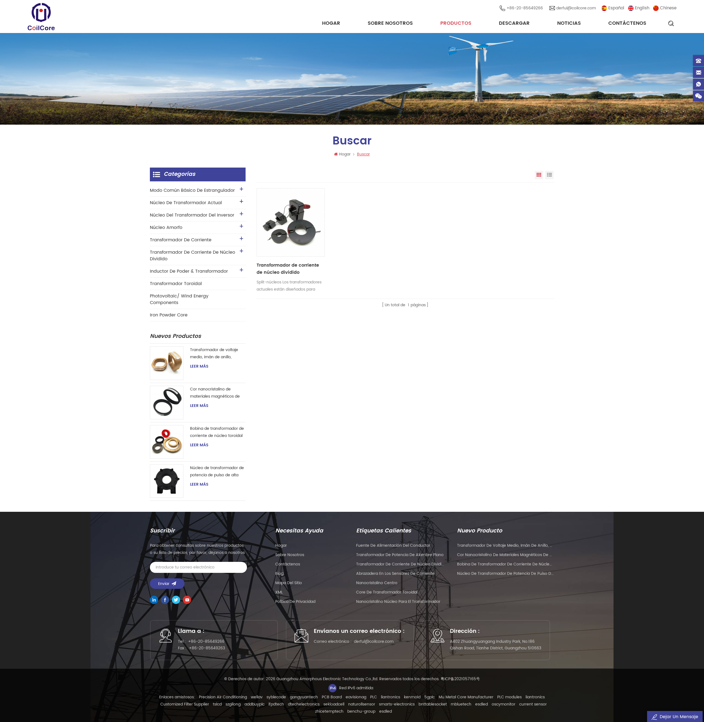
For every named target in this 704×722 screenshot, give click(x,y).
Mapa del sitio (288, 583)
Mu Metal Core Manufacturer (466, 697)
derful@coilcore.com (576, 8)
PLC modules (509, 697)
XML (279, 592)
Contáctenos (627, 23)
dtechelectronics (304, 704)
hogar (281, 545)
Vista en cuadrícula (539, 175)
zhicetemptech (329, 711)
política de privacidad (295, 601)
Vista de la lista (549, 175)
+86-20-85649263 (207, 648)
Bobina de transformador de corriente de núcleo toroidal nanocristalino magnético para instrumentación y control (217, 432)
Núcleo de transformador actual (186, 202)
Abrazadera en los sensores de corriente (395, 573)
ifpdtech (276, 704)
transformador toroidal (176, 283)
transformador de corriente (180, 240)
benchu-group (361, 711)
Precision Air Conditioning (223, 697)
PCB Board (332, 697)
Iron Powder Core (169, 315)
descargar (514, 23)
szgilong (233, 704)
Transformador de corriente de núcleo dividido (288, 269)
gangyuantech (304, 697)
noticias (569, 23)
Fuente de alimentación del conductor (393, 545)
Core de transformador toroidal (386, 592)
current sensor (533, 704)
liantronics (390, 697)
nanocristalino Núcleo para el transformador (398, 601)
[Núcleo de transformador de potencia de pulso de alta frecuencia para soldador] (166, 481)
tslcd (217, 704)
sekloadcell (333, 704)
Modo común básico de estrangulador (192, 190)
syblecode (276, 697)
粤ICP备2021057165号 (460, 679)
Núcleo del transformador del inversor (192, 215)
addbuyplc (254, 704)
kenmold (412, 697)
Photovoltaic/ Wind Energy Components (179, 299)
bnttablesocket (433, 704)
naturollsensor (361, 704)
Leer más (199, 366)
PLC (373, 697)
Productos (455, 23)
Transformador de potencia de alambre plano (400, 555)
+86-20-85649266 (525, 8)
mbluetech (461, 704)
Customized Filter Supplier (184, 704)
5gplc (429, 697)
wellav (257, 697)
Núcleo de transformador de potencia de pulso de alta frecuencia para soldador (217, 472)
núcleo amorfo (166, 227)
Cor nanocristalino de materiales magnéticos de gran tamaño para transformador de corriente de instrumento (216, 393)
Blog (279, 573)
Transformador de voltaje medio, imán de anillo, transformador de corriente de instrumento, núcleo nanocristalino (216, 354)
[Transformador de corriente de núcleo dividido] (291, 222)
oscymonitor (503, 704)
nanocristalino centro (376, 583)
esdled (481, 704)
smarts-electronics (397, 704)
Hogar (331, 23)
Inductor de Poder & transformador (189, 271)
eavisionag (356, 697)
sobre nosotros (390, 23)
